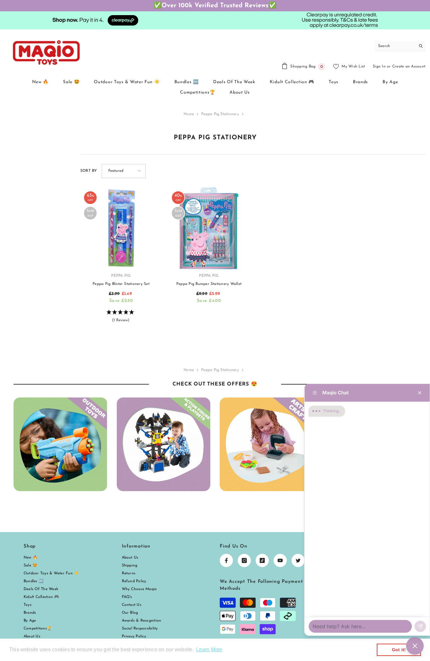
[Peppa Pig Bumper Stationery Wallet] (209, 228)
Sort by (88, 171)
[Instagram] (244, 560)
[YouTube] (280, 560)
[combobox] (395, 46)
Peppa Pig (121, 276)
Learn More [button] (209, 649)
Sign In (379, 66)
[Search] (400, 46)
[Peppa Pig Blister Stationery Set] (121, 228)
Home (189, 114)
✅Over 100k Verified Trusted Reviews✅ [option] (215, 6)
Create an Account (408, 66)
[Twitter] (298, 560)
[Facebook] (226, 560)
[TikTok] (262, 560)
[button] (124, 171)
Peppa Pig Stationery (220, 114)
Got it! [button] (399, 649)
